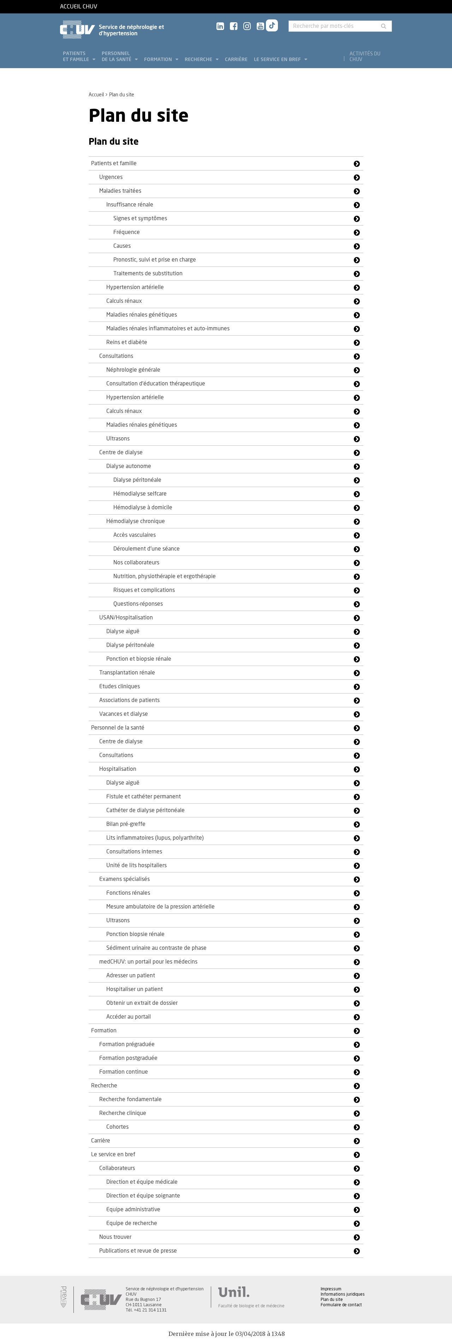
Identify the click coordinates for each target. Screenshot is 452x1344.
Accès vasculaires (134, 535)
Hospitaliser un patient (134, 989)
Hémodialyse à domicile (142, 507)
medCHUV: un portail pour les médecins (148, 962)
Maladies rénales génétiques (141, 315)
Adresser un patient (130, 975)
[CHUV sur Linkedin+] (220, 26)
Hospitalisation (117, 769)
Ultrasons (118, 439)
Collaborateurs (117, 1168)
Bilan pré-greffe (125, 824)
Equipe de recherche (131, 1223)
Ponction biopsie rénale (135, 934)
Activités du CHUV (365, 57)
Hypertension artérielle (135, 287)
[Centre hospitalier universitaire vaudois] (101, 1299)
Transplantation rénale (127, 673)
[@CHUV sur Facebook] (233, 26)
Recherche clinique (122, 1113)
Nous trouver (115, 1237)
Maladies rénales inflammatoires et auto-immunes (168, 328)
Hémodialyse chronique (135, 521)
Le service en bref (278, 59)
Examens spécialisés (124, 879)
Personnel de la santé (117, 56)
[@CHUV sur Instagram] (247, 26)
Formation (158, 59)
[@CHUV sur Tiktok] (272, 27)
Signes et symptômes (140, 218)
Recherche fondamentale (130, 1099)
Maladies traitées (120, 191)
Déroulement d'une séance (146, 549)
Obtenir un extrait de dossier (142, 1003)
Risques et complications (144, 590)
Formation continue (123, 1072)
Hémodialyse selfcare (140, 494)
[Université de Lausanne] (251, 1291)
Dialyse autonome (128, 466)
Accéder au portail (128, 1017)
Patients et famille (76, 56)
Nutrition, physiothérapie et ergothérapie (164, 576)
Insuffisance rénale (129, 205)
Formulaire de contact (341, 1305)
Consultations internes (134, 851)
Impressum (331, 1289)
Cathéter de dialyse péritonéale (145, 810)
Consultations (116, 356)
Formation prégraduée (127, 1044)
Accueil (96, 94)
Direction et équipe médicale (142, 1182)
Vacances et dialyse (123, 714)
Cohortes (117, 1127)
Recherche (199, 59)
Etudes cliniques (119, 686)
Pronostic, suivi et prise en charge (154, 260)
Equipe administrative (133, 1209)
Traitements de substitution (148, 273)
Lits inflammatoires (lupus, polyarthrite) (155, 838)
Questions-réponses (138, 604)
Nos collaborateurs (136, 562)
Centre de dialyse (121, 452)
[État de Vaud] (63, 1297)
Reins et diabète (126, 342)
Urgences (111, 177)
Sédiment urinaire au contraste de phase (156, 948)
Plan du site (332, 1299)
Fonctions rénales (128, 893)
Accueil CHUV (78, 7)
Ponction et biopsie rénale (138, 659)
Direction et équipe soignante (143, 1196)
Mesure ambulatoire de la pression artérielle (160, 907)
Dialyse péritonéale (137, 480)
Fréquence (126, 232)
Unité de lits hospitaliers (136, 865)
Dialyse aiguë (122, 631)
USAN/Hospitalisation (126, 617)
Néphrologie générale (133, 370)
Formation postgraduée (128, 1058)
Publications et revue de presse (138, 1251)
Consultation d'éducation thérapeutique (155, 383)
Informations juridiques (343, 1294)
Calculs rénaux (124, 301)
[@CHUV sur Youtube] (260, 26)
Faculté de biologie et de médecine (251, 1306)
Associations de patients (129, 700)
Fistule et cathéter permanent (143, 796)
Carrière (236, 59)
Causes (122, 246)
